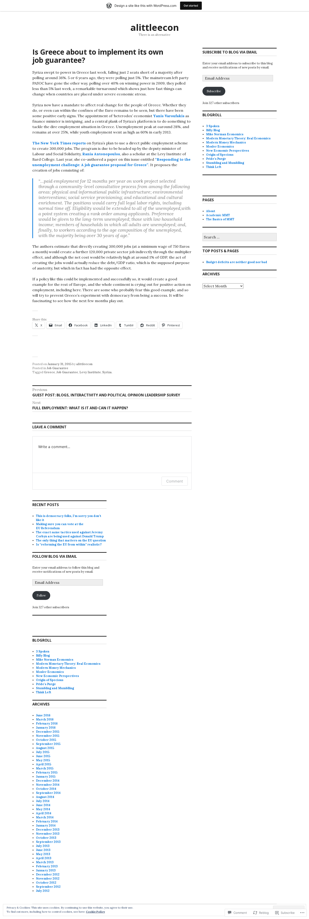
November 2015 (47, 736)
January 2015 (45, 776)
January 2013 (46, 870)
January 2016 (46, 728)
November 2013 (47, 834)
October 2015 (46, 740)
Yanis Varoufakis (168, 116)
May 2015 (43, 760)
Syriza (107, 372)
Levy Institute (90, 372)
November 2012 (47, 878)
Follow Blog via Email (54, 556)
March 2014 (45, 817)
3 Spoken (212, 126)
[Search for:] (239, 237)
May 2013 (43, 854)
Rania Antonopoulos (101, 154)
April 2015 (43, 764)
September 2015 (48, 744)
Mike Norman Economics (224, 134)
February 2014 (47, 821)
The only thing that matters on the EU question (71, 540)
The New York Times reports (59, 143)
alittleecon (154, 27)
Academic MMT (218, 215)
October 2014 (46, 789)
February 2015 (46, 772)
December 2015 (47, 732)
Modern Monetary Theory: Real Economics (238, 138)
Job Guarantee (57, 368)
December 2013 (47, 830)
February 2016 (47, 723)
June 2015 (43, 756)
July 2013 (43, 846)
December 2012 (47, 874)
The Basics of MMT (220, 219)
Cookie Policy (95, 911)
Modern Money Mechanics (226, 142)
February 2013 (47, 866)
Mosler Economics (220, 146)
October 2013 (46, 838)
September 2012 (48, 887)
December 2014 (47, 781)
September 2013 (48, 842)
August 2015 (45, 748)
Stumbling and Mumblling (225, 163)
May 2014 (43, 809)
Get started (191, 5)
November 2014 (47, 785)
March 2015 (44, 768)
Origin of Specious (219, 155)
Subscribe (214, 91)
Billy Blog (213, 130)
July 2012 (43, 891)
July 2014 (43, 801)
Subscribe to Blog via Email (229, 52)
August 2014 (45, 797)
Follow (41, 595)
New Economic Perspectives (227, 151)
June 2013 (43, 850)
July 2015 (42, 752)
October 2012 (46, 883)
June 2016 (43, 715)
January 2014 (46, 825)
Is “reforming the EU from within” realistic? (69, 544)
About (210, 211)
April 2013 (43, 858)
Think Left (213, 167)
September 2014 (48, 793)
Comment (174, 481)
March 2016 (45, 719)
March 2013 (45, 862)
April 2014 (43, 813)
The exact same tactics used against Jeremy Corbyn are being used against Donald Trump (70, 534)
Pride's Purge (216, 159)
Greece (49, 372)
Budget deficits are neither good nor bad (236, 262)
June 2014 (43, 805)
